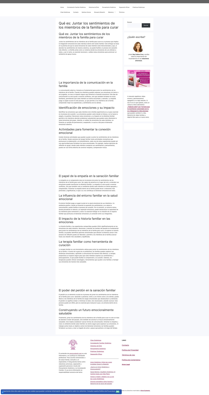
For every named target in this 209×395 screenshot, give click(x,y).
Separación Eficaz (124, 7)
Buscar (129, 22)
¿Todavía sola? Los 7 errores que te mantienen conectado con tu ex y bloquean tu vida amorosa (138, 109)
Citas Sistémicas (65, 12)
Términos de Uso (128, 355)
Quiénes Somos (86, 12)
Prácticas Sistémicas (139, 7)
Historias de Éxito (94, 7)
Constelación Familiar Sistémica (76, 7)
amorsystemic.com (75, 353)
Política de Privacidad (130, 350)
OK (117, 391)
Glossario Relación (99, 12)
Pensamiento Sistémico (109, 7)
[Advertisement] (89, 68)
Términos (121, 12)
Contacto (75, 12)
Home (62, 7)
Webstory (111, 12)
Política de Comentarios (131, 360)
